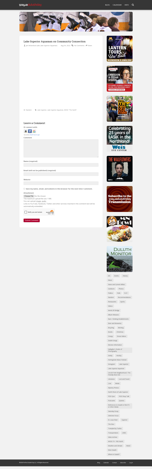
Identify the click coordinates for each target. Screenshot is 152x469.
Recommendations (124, 297)
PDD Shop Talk (124, 396)
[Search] (131, 4)
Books (110, 332)
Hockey (118, 356)
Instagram (111, 364)
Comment (28, 138)
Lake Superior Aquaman (55, 110)
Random (29, 110)
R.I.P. (126, 293)
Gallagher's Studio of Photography (115, 350)
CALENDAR (117, 5)
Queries (121, 401)
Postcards (111, 401)
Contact (114, 463)
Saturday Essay (113, 411)
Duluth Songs (112, 340)
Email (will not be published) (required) (40, 170)
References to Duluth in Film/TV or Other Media (118, 406)
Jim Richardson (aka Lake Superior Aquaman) (41, 45)
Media (117, 383)
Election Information (115, 345)
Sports (122, 302)
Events (116, 276)
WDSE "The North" (70, 110)
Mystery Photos (113, 388)
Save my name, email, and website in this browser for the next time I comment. (59, 189)
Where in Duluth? (114, 454)
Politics (110, 293)
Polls (118, 293)
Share (90, 45)
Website (27, 179)
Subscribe (123, 463)
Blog (98, 463)
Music (110, 280)
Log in (131, 463)
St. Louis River (113, 420)
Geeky (110, 356)
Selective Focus (113, 416)
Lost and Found (124, 379)
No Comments (79, 45)
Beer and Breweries (114, 323)
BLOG (107, 5)
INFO (127, 5)
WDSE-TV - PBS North (115, 441)
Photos (121, 289)
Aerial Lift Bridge (113, 310)
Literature (111, 379)
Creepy (110, 336)
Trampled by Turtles (115, 428)
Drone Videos (121, 336)
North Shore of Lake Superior (118, 392)
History (125, 276)
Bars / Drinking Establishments (118, 319)
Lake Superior (41, 110)
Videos (110, 306)
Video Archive (112, 437)
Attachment (29, 193)
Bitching (120, 328)
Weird (128, 446)
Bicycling (111, 328)
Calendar (106, 463)
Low (109, 383)
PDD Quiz (111, 396)
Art (109, 276)
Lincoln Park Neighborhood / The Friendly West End (119, 374)
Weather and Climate (115, 446)
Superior (124, 420)
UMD (124, 433)
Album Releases (113, 315)
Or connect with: (30, 127)
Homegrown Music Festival (117, 360)
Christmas (120, 332)
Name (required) (30, 161)
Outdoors (111, 289)
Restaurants (112, 302)
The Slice (111, 424)
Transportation (113, 433)
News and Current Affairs (116, 284)
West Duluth (112, 450)
